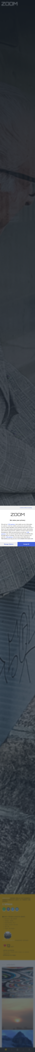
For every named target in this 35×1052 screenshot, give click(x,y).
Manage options (8, 544)
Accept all (26, 544)
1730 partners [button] (11, 524)
